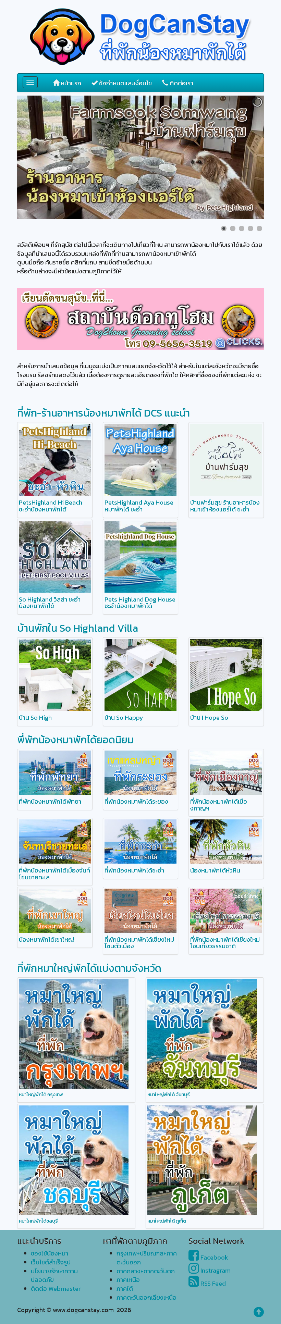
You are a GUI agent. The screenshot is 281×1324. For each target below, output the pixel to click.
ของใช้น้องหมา (49, 1253)
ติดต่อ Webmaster (56, 1288)
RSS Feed (212, 1283)
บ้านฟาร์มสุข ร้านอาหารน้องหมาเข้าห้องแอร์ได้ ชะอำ (225, 506)
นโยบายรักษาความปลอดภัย (54, 1275)
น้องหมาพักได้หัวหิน (215, 870)
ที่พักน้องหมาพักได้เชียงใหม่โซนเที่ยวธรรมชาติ (225, 943)
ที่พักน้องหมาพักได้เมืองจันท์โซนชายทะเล (54, 874)
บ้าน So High (35, 717)
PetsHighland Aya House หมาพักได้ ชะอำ (139, 506)
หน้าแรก (70, 83)
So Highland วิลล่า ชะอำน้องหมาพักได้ (50, 603)
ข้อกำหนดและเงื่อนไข (125, 83)
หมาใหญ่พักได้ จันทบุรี (168, 1094)
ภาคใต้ (125, 1288)
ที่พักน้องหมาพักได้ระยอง (136, 801)
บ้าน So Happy (124, 717)
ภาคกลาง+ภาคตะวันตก (146, 1271)
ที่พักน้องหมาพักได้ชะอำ (134, 870)
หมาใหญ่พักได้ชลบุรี (38, 1221)
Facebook (213, 1257)
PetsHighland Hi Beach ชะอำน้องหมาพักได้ (50, 506)
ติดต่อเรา (180, 83)
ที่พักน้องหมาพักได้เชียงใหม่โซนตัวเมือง (139, 943)
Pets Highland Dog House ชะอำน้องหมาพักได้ (140, 603)
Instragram (215, 1270)
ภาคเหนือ (128, 1279)
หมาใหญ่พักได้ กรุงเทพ (41, 1094)
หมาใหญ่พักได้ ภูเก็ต (166, 1221)
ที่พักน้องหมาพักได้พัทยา (50, 801)
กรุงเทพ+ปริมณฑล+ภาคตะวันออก (147, 1258)
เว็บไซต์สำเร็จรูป (51, 1262)
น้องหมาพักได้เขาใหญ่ (46, 939)
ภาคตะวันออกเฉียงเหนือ (146, 1297)
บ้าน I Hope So (209, 717)
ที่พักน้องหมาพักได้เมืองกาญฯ (218, 805)
